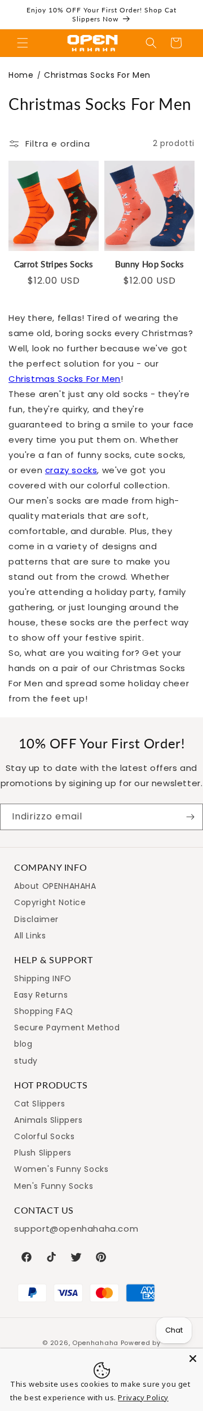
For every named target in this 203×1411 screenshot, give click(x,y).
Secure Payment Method (67, 1027)
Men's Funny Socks (53, 1186)
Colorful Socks (44, 1136)
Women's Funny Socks (61, 1169)
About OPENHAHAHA (55, 886)
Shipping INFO (43, 978)
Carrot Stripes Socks (54, 264)
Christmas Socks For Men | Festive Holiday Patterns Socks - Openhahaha (92, 43)
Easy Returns (41, 994)
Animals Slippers (48, 1120)
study (26, 1060)
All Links (30, 935)
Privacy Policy (143, 1397)
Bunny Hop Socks (149, 264)
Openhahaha (95, 1342)
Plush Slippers (42, 1152)
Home (20, 75)
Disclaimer (36, 919)
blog (23, 1044)
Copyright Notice (50, 902)
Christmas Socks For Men (64, 379)
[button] (22, 42)
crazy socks (71, 470)
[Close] (192, 1358)
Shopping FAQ (43, 1011)
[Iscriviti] (190, 817)
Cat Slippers (39, 1103)
